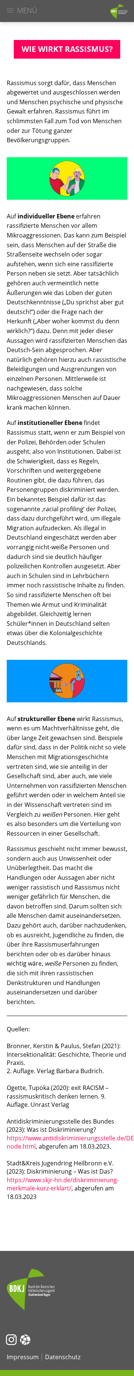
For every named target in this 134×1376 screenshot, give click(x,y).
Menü (27, 10)
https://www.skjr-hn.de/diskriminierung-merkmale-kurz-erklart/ (63, 1184)
